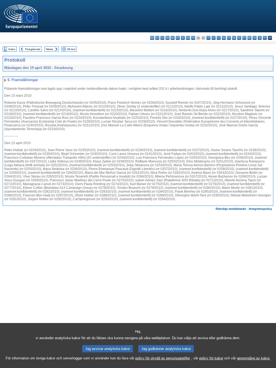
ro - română (249, 38)
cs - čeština (162, 38)
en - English (188, 38)
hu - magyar (224, 38)
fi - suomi (265, 38)
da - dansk (167, 38)
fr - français (193, 38)
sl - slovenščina (260, 38)
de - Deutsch (173, 38)
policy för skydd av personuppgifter (162, 358)
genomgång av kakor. (253, 358)
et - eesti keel (178, 38)
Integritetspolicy (260, 208)
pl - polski (239, 38)
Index (11, 49)
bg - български (152, 38)
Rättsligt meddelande (231, 208)
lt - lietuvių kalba (219, 38)
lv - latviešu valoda (214, 38)
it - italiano (208, 38)
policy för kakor (211, 358)
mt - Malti (229, 38)
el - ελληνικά (183, 38)
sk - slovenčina (255, 38)
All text (71, 49)
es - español (157, 38)
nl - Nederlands (234, 38)
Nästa (49, 49)
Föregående (32, 49)
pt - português (244, 38)
